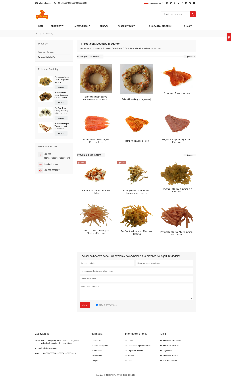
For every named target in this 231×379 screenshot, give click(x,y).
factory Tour (125, 26)
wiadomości (97, 350)
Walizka (131, 356)
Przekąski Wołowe (170, 356)
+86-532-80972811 (52, 170)
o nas (187, 26)
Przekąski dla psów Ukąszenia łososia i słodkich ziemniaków (62, 95)
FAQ (130, 361)
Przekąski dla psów (46, 52)
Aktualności (81, 26)
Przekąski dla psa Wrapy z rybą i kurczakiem (62, 126)
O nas (130, 340)
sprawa (104, 26)
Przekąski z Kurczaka (172, 340)
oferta (84, 305)
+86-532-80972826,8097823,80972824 (72, 3)
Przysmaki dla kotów (46, 57)
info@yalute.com (45, 3)
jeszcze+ (191, 56)
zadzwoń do (42, 333)
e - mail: (38, 348)
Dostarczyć (97, 340)
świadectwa (97, 356)
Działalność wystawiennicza (139, 345)
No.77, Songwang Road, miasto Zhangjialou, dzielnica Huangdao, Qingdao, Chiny (60, 341)
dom (39, 34)
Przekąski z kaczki (170, 345)
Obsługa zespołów (100, 345)
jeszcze (61, 87)
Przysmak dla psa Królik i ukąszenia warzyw (62, 79)
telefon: (38, 353)
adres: (38, 340)
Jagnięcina (167, 350)
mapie (95, 361)
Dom (40, 26)
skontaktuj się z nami (160, 26)
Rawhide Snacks (170, 361)
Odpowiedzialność (135, 350)
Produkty (56, 26)
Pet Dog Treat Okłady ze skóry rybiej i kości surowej (61, 110)
